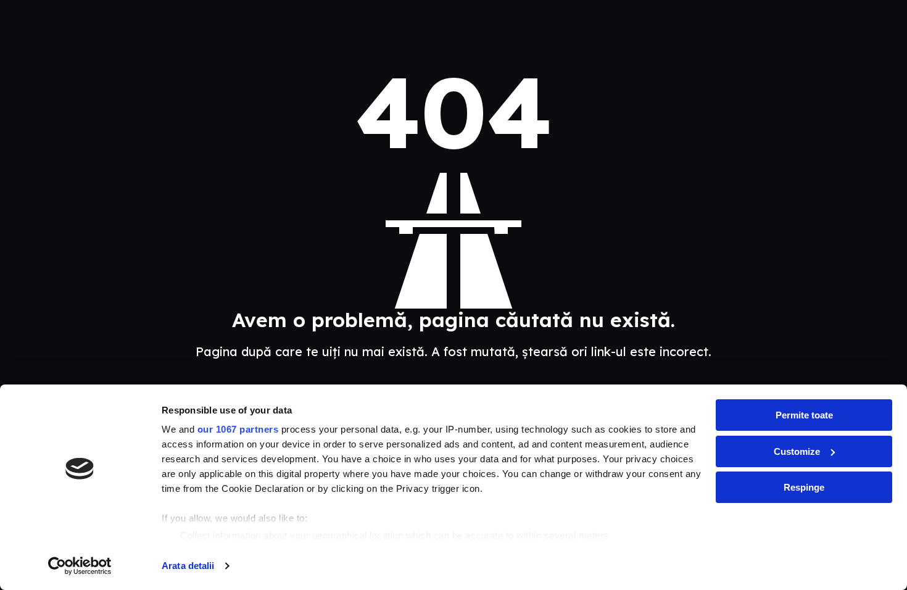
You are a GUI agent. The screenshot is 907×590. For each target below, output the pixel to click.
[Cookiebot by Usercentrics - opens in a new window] (80, 566)
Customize (797, 451)
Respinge (804, 487)
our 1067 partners (238, 429)
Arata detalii (188, 565)
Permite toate (804, 415)
